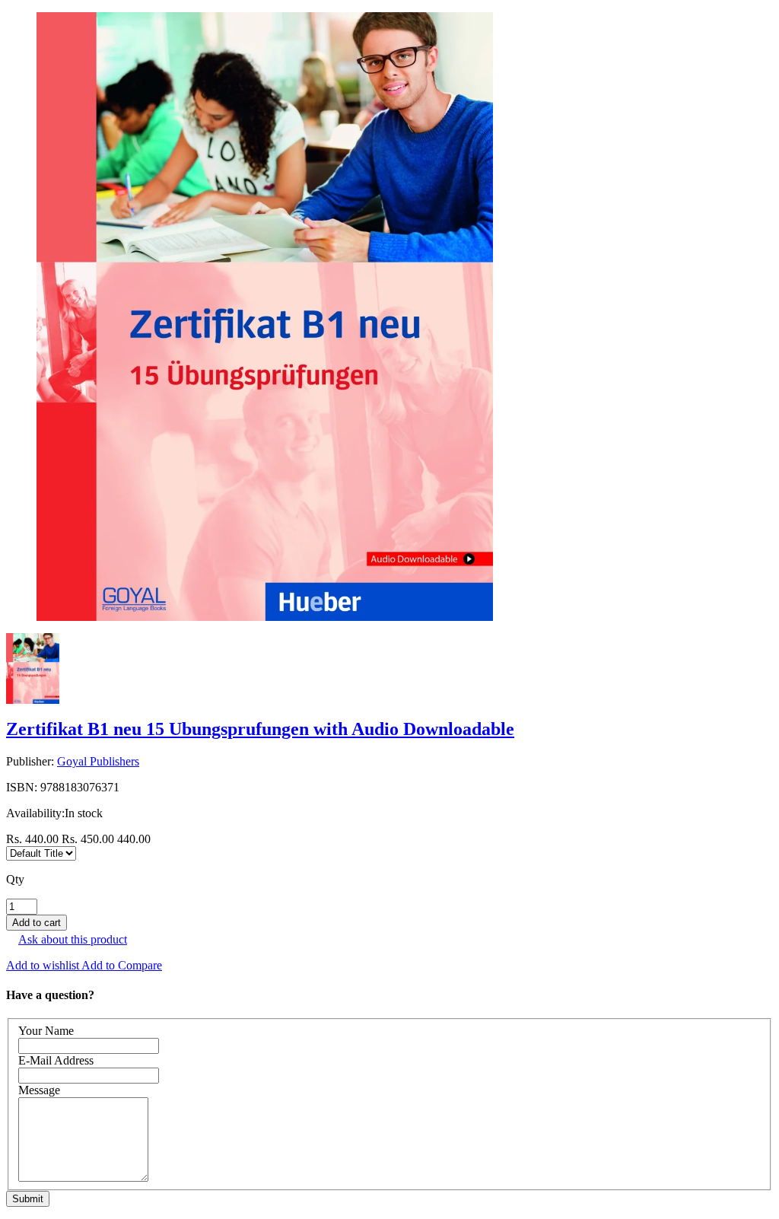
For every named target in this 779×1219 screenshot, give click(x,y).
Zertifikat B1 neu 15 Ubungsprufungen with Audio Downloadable (260, 729)
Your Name (46, 1030)
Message (39, 1090)
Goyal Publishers (98, 761)
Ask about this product (72, 939)
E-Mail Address (56, 1060)
